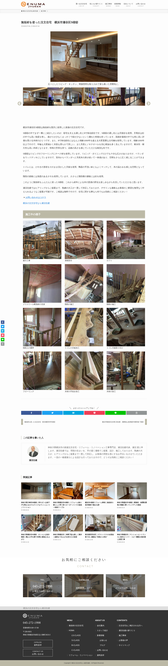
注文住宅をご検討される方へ (131, 626)
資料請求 (100, 655)
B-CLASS (76, 645)
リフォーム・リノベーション (81, 655)
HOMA (71, 630)
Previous (19, 103)
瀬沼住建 (33, 460)
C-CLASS (76, 650)
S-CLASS (76, 640)
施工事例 (122, 635)
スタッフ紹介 (102, 630)
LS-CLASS (76, 635)
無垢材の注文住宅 (76, 626)
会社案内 (100, 626)
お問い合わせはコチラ (35, 197)
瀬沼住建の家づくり (127, 630)
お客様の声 (123, 640)
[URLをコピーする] (136, 413)
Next (148, 103)
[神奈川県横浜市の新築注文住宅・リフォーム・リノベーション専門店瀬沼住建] (33, 4)
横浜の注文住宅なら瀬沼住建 (36, 203)
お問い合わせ (102, 650)
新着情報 (100, 635)
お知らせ (103, 640)
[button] (31, 413)
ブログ (102, 645)
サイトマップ (124, 645)
